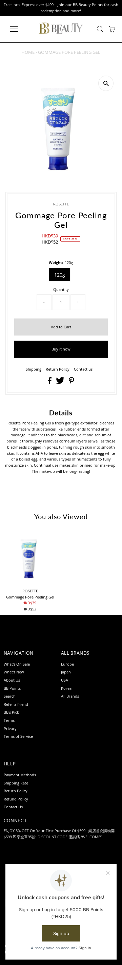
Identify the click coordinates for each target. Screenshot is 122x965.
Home (28, 52)
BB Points (12, 688)
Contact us (83, 369)
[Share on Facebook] (50, 382)
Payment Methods (20, 774)
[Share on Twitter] (60, 382)
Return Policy (57, 369)
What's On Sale (17, 664)
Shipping (33, 369)
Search (10, 696)
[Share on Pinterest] (71, 382)
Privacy (10, 728)
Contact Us (13, 806)
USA (64, 680)
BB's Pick (11, 712)
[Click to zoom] (106, 83)
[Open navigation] (18, 28)
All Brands (70, 696)
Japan (66, 671)
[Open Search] (100, 29)
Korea (66, 688)
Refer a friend (16, 704)
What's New (14, 671)
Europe (67, 664)
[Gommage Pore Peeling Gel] (30, 558)
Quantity (61, 289)
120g (59, 274)
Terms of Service (18, 736)
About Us (12, 680)
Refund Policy (16, 798)
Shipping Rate (16, 782)
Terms (9, 720)
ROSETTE (61, 203)
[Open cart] (112, 29)
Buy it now (61, 349)
